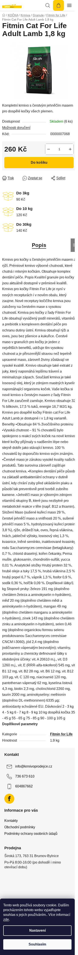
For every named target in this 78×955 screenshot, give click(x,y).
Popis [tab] (39, 245)
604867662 (24, 786)
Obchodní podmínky (19, 827)
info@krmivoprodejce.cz (33, 766)
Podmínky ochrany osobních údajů (30, 833)
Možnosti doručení (16, 128)
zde (6, 919)
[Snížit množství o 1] (48, 149)
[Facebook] (9, 799)
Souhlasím (37, 944)
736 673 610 (24, 776)
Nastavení (37, 930)
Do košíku (39, 162)
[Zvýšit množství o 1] (70, 149)
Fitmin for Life (61, 734)
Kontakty (11, 820)
